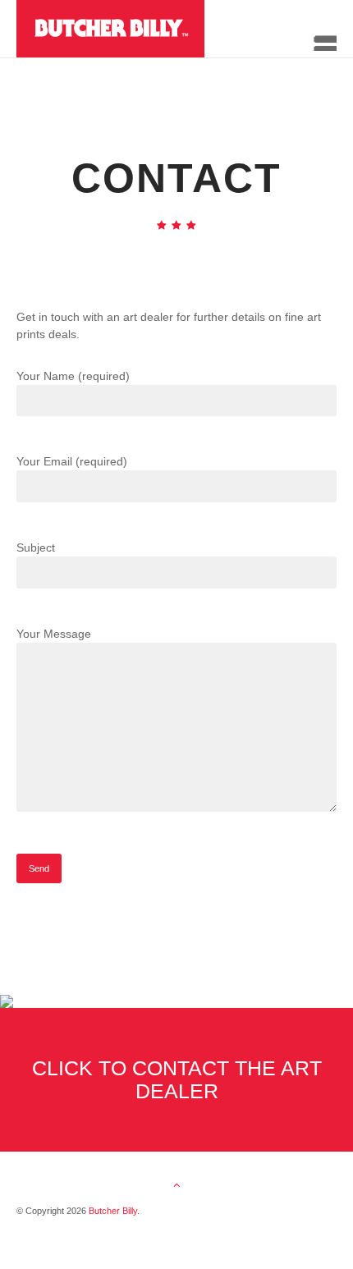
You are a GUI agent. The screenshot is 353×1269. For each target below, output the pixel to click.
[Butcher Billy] (152, 28)
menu (319, 38)
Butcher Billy (113, 1211)
